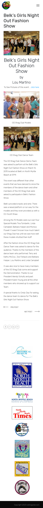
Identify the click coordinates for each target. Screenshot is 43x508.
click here (34, 87)
